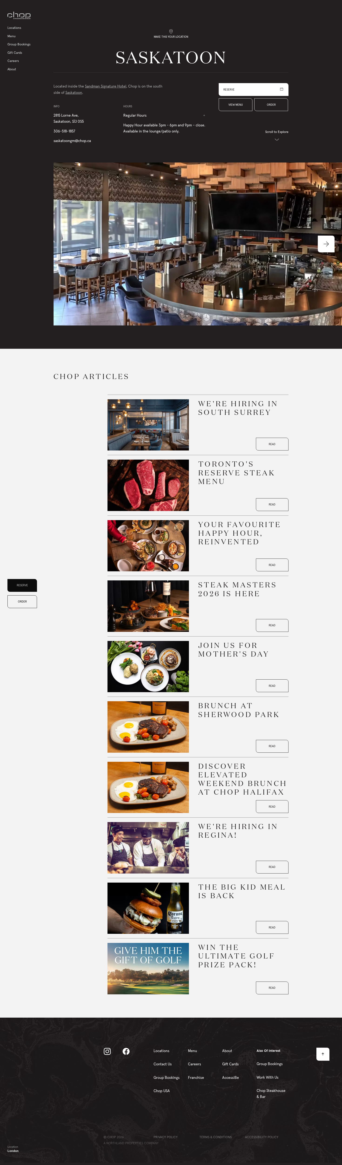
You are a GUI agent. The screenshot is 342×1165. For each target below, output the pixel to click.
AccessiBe (230, 1077)
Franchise (196, 1077)
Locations (161, 1050)
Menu (192, 1050)
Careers (194, 1064)
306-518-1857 (64, 131)
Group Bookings (167, 1077)
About (227, 1050)
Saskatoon (73, 92)
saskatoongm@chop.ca (72, 140)
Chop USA (162, 1090)
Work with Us (267, 1077)
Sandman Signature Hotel (105, 86)
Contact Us (163, 1064)
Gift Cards (230, 1064)
